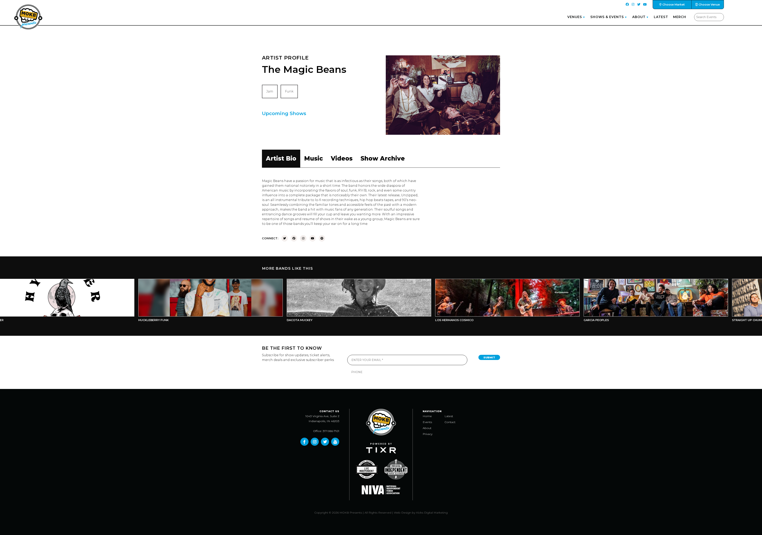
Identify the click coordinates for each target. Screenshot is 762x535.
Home (427, 416)
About (639, 17)
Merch (679, 17)
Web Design (402, 512)
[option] (152, 301)
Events (427, 422)
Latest (661, 17)
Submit (489, 357)
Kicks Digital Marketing (432, 512)
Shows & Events (607, 17)
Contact (449, 422)
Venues (574, 17)
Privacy (427, 434)
